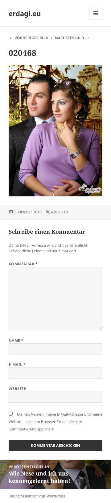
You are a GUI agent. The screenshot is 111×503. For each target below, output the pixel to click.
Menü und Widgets (96, 19)
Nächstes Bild (69, 37)
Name (16, 340)
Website (17, 388)
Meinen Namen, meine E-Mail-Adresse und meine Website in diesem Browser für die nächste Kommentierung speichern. (55, 422)
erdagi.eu (25, 13)
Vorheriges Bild (31, 37)
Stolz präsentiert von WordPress (37, 496)
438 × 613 (59, 212)
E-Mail (17, 364)
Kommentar (23, 263)
